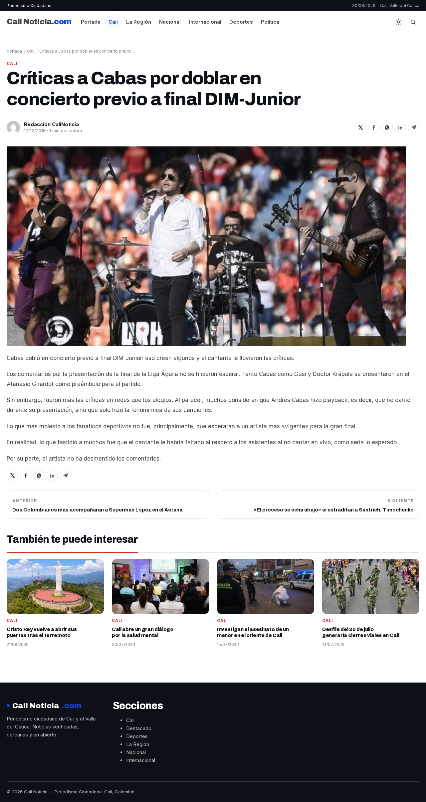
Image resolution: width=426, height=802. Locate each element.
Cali (113, 22)
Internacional (205, 22)
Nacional (170, 22)
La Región (138, 22)
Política (270, 22)
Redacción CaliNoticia (51, 124)
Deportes (241, 22)
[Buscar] (413, 22)
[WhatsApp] (387, 127)
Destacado (138, 728)
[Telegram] (413, 127)
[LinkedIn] (400, 127)
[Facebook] (373, 127)
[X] (360, 127)
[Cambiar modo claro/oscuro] (398, 22)
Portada (91, 22)
